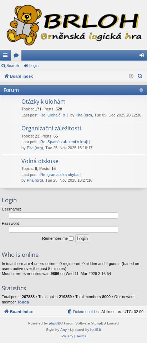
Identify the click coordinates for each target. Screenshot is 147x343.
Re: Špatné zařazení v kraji (63, 142)
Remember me (55, 238)
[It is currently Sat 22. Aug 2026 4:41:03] (131, 76)
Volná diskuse (40, 161)
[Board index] (73, 25)
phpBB (54, 323)
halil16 (95, 330)
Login (34, 65)
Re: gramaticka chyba (59, 174)
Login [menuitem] (143, 57)
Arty (63, 330)
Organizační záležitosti (51, 128)
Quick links (7, 57)
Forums (17, 57)
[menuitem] (140, 76)
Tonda (23, 302)
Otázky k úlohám (43, 101)
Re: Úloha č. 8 (52, 115)
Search (12, 65)
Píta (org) (84, 115)
